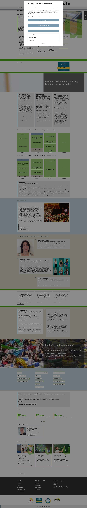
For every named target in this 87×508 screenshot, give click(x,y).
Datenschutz (43, 43)
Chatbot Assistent (54, 16)
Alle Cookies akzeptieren (43, 20)
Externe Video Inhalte (43, 16)
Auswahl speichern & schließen (43, 25)
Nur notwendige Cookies (43, 30)
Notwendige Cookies (32, 16)
